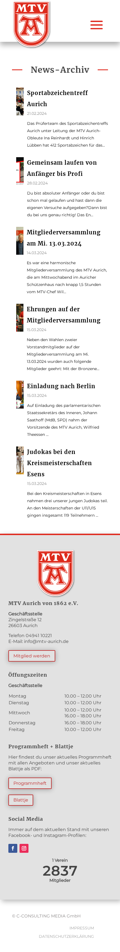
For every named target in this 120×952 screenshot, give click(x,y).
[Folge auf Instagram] (24, 848)
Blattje (20, 800)
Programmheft (30, 783)
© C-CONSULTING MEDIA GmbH (46, 916)
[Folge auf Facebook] (12, 848)
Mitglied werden (31, 656)
